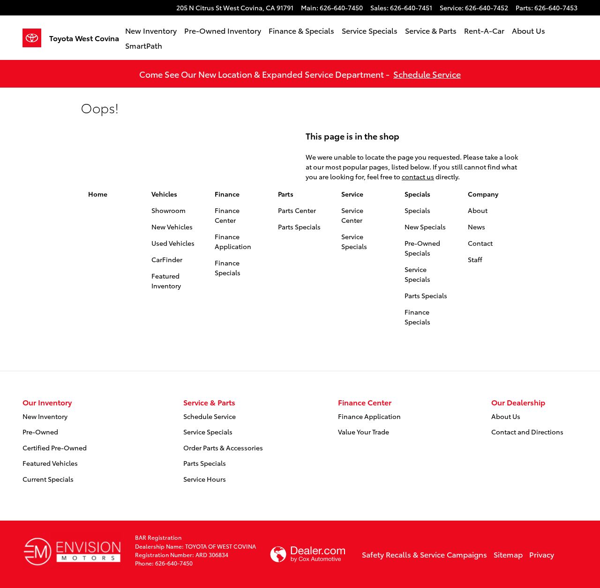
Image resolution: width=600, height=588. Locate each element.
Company (483, 193)
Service (352, 193)
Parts (285, 193)
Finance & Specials (301, 30)
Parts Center (297, 210)
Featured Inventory (166, 280)
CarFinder (166, 259)
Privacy (541, 554)
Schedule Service (427, 74)
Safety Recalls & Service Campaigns (424, 554)
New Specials (425, 226)
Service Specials (370, 30)
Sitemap (508, 554)
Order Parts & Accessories (223, 447)
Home (97, 193)
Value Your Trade (363, 431)
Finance (227, 193)
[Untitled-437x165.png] (71, 550)
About (478, 210)
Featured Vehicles (50, 463)
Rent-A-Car (484, 30)
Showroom (168, 210)
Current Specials (48, 479)
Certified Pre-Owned (54, 447)
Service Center (352, 215)
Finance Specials (227, 267)
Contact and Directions (527, 431)
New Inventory (151, 30)
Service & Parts (431, 30)
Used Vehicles (173, 243)
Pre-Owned (40, 431)
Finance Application (233, 241)
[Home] (35, 38)
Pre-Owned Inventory (222, 30)
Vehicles (164, 193)
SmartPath (143, 45)
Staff (475, 259)
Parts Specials (299, 226)
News (476, 226)
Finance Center (227, 215)
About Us (528, 30)
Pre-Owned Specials (422, 247)
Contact (480, 243)
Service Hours (204, 479)
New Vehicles (172, 226)
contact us (418, 176)
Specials (417, 193)
